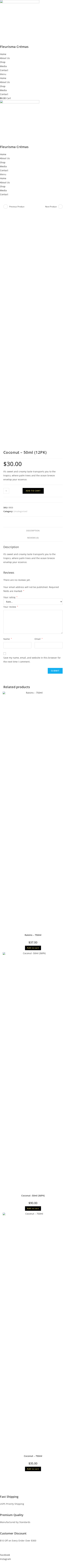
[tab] (33, 530)
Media (3, 66)
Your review (10, 606)
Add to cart (33, 490)
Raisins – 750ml (33, 934)
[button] (33, 74)
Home (3, 54)
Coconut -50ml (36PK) (33, 1195)
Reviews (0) (33, 537)
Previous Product (16, 206)
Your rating (10, 597)
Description (33, 530)
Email (39, 638)
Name (7, 638)
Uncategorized (20, 511)
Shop (2, 62)
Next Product (51, 206)
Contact (4, 70)
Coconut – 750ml (33, 1455)
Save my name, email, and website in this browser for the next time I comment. (32, 659)
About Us (5, 58)
